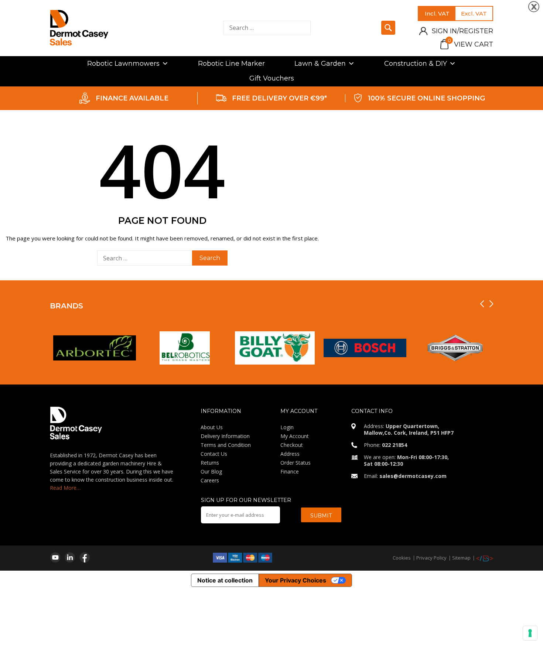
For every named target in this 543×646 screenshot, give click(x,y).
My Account (294, 436)
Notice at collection (225, 580)
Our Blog (211, 471)
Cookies (402, 557)
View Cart (470, 44)
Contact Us (214, 453)
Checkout (291, 444)
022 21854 (394, 444)
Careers (210, 480)
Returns (210, 462)
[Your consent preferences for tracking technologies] (530, 633)
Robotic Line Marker (231, 63)
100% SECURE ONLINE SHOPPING (426, 98)
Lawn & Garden (320, 63)
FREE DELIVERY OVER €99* (279, 98)
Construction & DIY (415, 63)
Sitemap (461, 557)
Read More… (65, 487)
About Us (212, 427)
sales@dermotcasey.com (413, 475)
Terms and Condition (226, 444)
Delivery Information (225, 436)
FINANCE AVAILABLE (132, 98)
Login (287, 427)
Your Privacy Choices (295, 580)
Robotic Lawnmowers (123, 63)
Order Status (295, 462)
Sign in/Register (462, 31)
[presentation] (482, 303)
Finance (289, 471)
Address (290, 453)
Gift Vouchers (271, 78)
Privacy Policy (431, 557)
